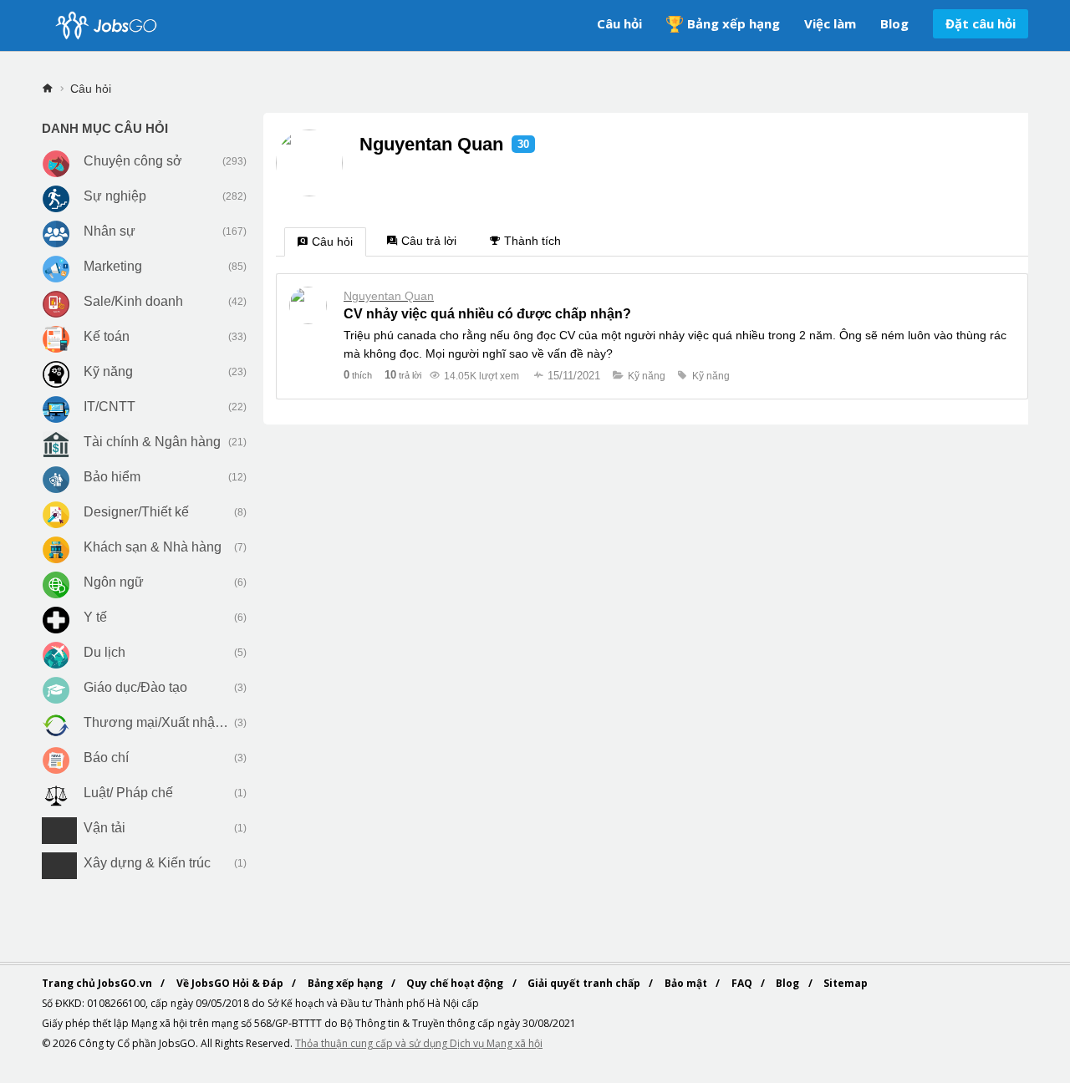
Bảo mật (687, 983)
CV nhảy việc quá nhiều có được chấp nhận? (487, 314)
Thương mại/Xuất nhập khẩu (157, 722)
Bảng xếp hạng (733, 23)
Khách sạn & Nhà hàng (153, 547)
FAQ (743, 983)
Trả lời (403, 375)
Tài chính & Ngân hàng (152, 442)
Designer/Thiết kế (136, 512)
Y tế (95, 617)
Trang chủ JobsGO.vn (98, 983)
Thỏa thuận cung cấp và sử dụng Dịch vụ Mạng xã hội (419, 1043)
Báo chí (106, 757)
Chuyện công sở (133, 161)
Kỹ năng (108, 371)
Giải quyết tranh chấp (585, 983)
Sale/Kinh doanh (133, 301)
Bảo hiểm (112, 477)
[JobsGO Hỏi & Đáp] (104, 25)
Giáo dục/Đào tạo (135, 687)
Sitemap (845, 983)
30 (523, 144)
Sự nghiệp (115, 196)
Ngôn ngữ (114, 582)
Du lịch (104, 652)
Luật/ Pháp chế (128, 793)
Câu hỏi (619, 23)
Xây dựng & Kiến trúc (147, 863)
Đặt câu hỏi (980, 23)
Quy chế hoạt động (456, 983)
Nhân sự (109, 231)
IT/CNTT (109, 406)
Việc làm (830, 23)
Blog (894, 23)
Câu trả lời (428, 240)
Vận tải (104, 828)
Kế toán (107, 336)
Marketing (113, 266)
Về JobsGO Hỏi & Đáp (231, 983)
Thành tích (532, 240)
